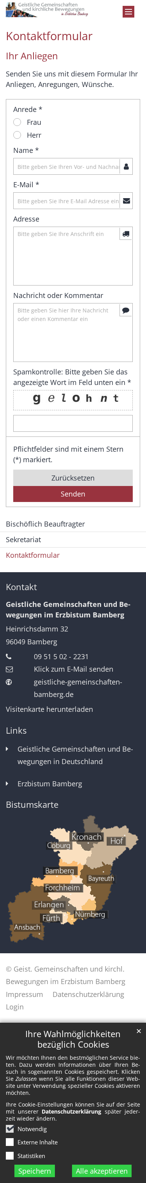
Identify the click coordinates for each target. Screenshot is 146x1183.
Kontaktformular (49, 36)
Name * (26, 150)
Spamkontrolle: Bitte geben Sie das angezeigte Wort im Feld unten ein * (72, 377)
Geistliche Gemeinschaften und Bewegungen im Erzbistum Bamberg (68, 609)
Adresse (26, 218)
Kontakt (21, 587)
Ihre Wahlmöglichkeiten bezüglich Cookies (73, 1039)
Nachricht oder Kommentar (58, 295)
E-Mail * (26, 184)
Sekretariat (23, 539)
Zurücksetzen (73, 477)
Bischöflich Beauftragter (45, 524)
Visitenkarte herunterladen (49, 709)
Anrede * (27, 109)
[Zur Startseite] (73, 9)
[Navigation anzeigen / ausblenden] (128, 12)
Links (16, 730)
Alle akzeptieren (102, 1171)
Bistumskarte (32, 804)
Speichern (34, 1171)
